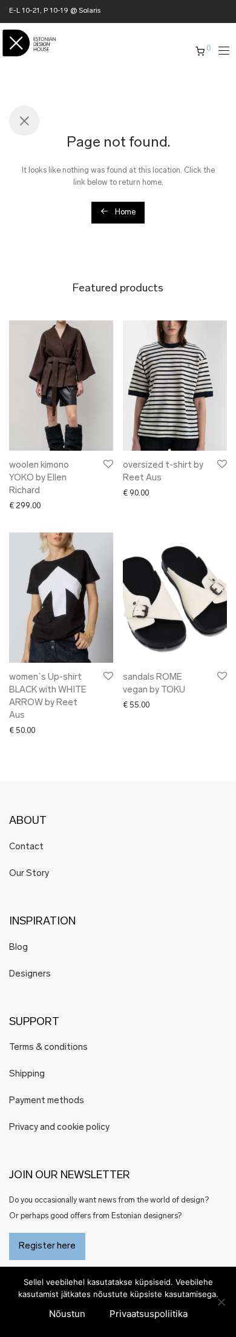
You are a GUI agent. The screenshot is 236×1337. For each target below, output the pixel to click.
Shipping (27, 1074)
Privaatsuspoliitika (149, 1313)
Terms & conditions (48, 1047)
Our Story (29, 873)
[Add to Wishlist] (107, 464)
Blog (18, 947)
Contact (26, 847)
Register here (47, 1246)
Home (124, 212)
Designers (30, 974)
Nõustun (67, 1313)
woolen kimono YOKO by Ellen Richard (39, 478)
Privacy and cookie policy (59, 1127)
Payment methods (46, 1101)
